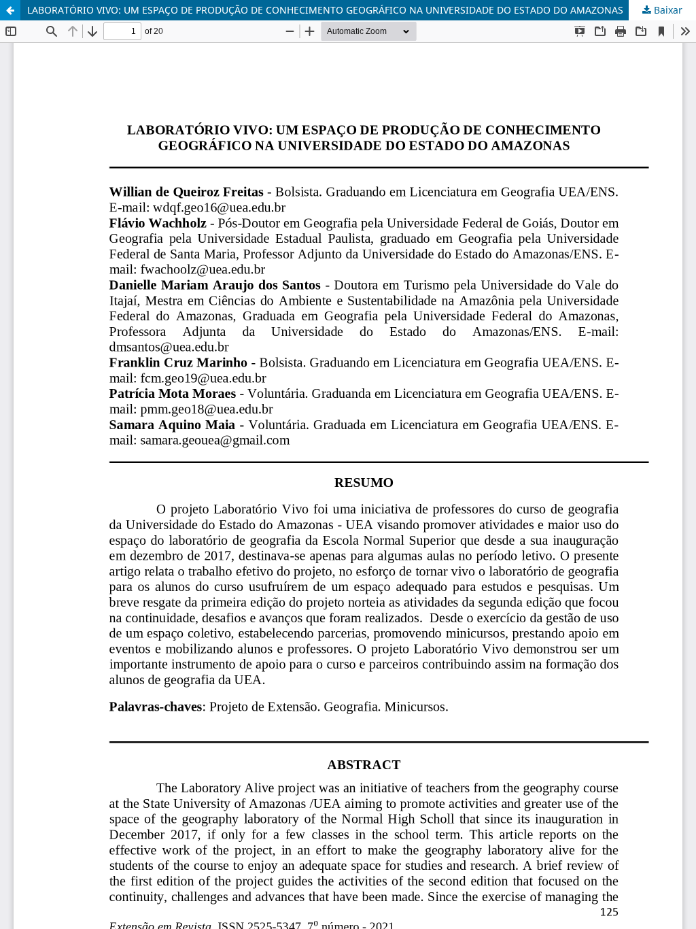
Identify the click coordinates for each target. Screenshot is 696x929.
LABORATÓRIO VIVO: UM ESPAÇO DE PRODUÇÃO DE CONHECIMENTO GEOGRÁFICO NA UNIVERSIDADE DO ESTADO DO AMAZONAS (325, 9)
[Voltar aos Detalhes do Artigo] (10, 10)
